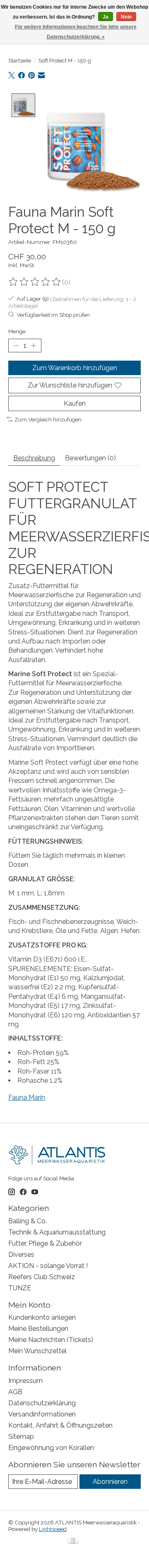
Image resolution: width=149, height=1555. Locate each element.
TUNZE (19, 1288)
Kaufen (75, 403)
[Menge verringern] (16, 345)
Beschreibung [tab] (34, 458)
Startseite (19, 60)
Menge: (17, 331)
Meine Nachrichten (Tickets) (50, 1340)
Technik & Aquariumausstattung (57, 1232)
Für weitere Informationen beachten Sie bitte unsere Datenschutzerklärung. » (76, 32)
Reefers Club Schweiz (41, 1277)
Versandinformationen (42, 1414)
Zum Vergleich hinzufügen (48, 419)
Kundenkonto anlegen (42, 1317)
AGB (15, 1392)
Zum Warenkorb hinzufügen (74, 368)
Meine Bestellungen (38, 1329)
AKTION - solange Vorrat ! (48, 1266)
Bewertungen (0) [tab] (90, 458)
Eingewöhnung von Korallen (51, 1448)
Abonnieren (110, 1482)
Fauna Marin (26, 1097)
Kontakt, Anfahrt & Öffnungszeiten (60, 1425)
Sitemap (21, 1436)
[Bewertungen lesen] (35, 282)
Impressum (25, 1381)
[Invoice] (73, 1541)
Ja (105, 17)
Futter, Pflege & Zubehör (45, 1243)
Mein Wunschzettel (37, 1351)
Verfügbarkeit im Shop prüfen (53, 315)
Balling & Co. (27, 1221)
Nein (126, 17)
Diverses (21, 1254)
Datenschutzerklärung (42, 1403)
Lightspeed (53, 1529)
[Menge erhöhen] (33, 345)
